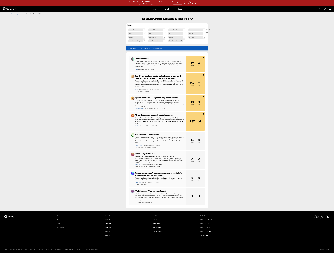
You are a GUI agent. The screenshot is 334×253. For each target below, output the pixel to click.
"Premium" (192, 37)
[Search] (319, 9)
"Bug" (130, 33)
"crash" (151, 33)
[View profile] (132, 59)
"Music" (131, 37)
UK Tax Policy (80, 249)
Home (12, 14)
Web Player (156, 223)
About (59, 219)
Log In (324, 9)
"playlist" (171, 37)
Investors (108, 231)
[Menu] (330, 9)
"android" (131, 30)
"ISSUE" (191, 33)
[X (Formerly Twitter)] (322, 217)
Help (154, 8)
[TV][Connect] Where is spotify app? (150, 191)
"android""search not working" (157, 30)
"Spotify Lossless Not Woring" (177, 41)
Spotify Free (204, 235)
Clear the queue (142, 58)
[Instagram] (317, 217)
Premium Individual (206, 219)
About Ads (49, 249)
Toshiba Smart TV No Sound (147, 134)
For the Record (61, 227)
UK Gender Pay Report (92, 249)
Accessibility (58, 249)
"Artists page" (192, 30)
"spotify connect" (153, 41)
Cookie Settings (38, 249)
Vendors (107, 235)
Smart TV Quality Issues (145, 154)
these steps (178, 4)
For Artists (108, 219)
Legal (5, 249)
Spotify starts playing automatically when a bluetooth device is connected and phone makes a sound (158, 77)
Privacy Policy (28, 249)
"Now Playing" (153, 37)
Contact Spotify (157, 231)
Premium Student (205, 231)
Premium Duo (204, 223)
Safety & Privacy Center (16, 249)
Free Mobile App (158, 227)
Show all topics (157, 48)
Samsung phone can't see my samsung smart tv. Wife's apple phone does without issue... (158, 174)
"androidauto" (173, 30)
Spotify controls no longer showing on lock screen (156, 98)
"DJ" (170, 33)
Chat (166, 8)
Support (155, 219)
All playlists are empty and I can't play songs (153, 115)
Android (22, 14)
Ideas (179, 8)
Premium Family (205, 227)
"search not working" (134, 41)
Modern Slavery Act (69, 249)
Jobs (58, 223)
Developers (108, 223)
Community (11, 8)
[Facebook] (328, 217)
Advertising (108, 227)
